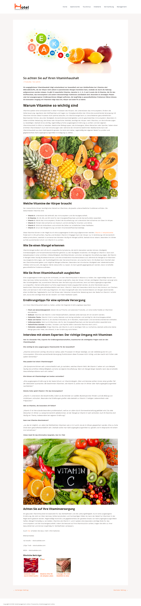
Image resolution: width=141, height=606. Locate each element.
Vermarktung (109, 7)
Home (65, 7)
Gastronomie (75, 7)
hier (29, 531)
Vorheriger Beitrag (20, 590)
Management (122, 7)
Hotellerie (97, 7)
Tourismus (87, 7)
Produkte (27, 82)
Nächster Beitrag (120, 590)
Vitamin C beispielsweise (104, 232)
